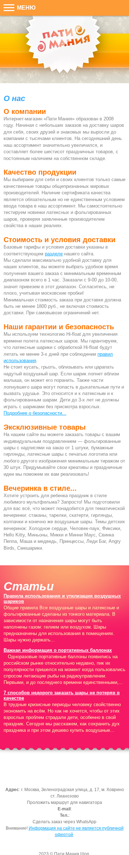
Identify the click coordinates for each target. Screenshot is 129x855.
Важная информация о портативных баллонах (58, 650)
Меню (25, 8)
